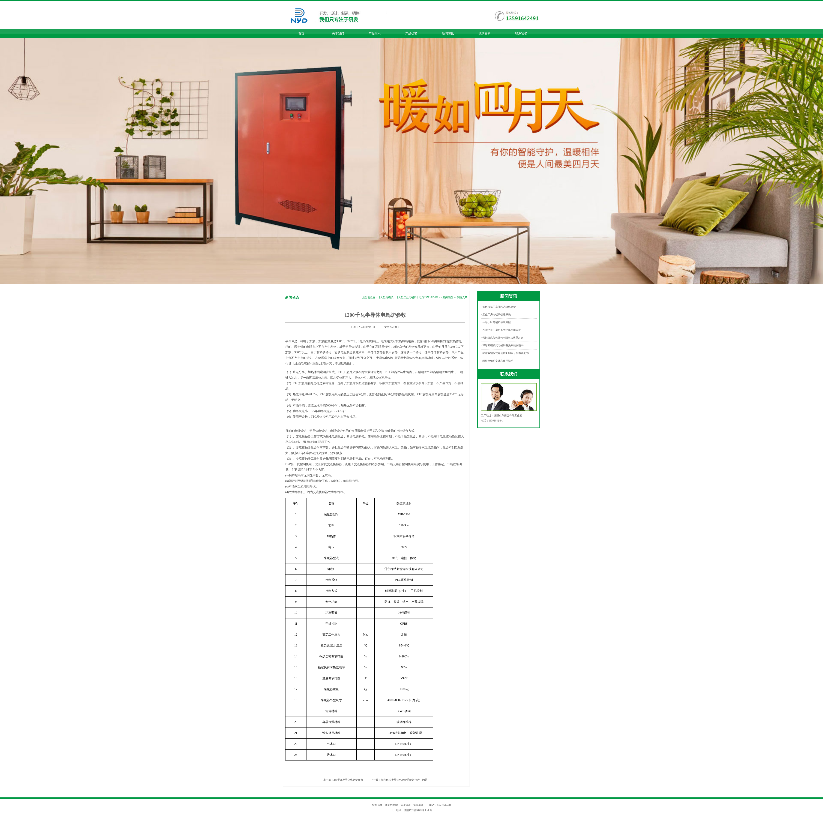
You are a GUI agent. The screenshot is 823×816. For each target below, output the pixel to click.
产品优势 (411, 33)
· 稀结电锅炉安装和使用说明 (497, 360)
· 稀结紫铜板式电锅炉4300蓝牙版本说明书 (505, 353)
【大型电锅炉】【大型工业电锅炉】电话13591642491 (408, 297)
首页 (301, 33)
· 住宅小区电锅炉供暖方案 (496, 322)
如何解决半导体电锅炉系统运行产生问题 (404, 779)
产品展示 (375, 33)
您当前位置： (370, 297)
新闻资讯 (448, 33)
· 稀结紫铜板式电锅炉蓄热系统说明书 (502, 345)
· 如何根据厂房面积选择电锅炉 (498, 306)
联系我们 (521, 33)
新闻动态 (448, 297)
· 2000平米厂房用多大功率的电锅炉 (501, 330)
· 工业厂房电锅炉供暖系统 (496, 314)
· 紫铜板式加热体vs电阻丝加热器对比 (502, 337)
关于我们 (338, 33)
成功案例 (485, 33)
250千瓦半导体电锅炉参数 (348, 779)
